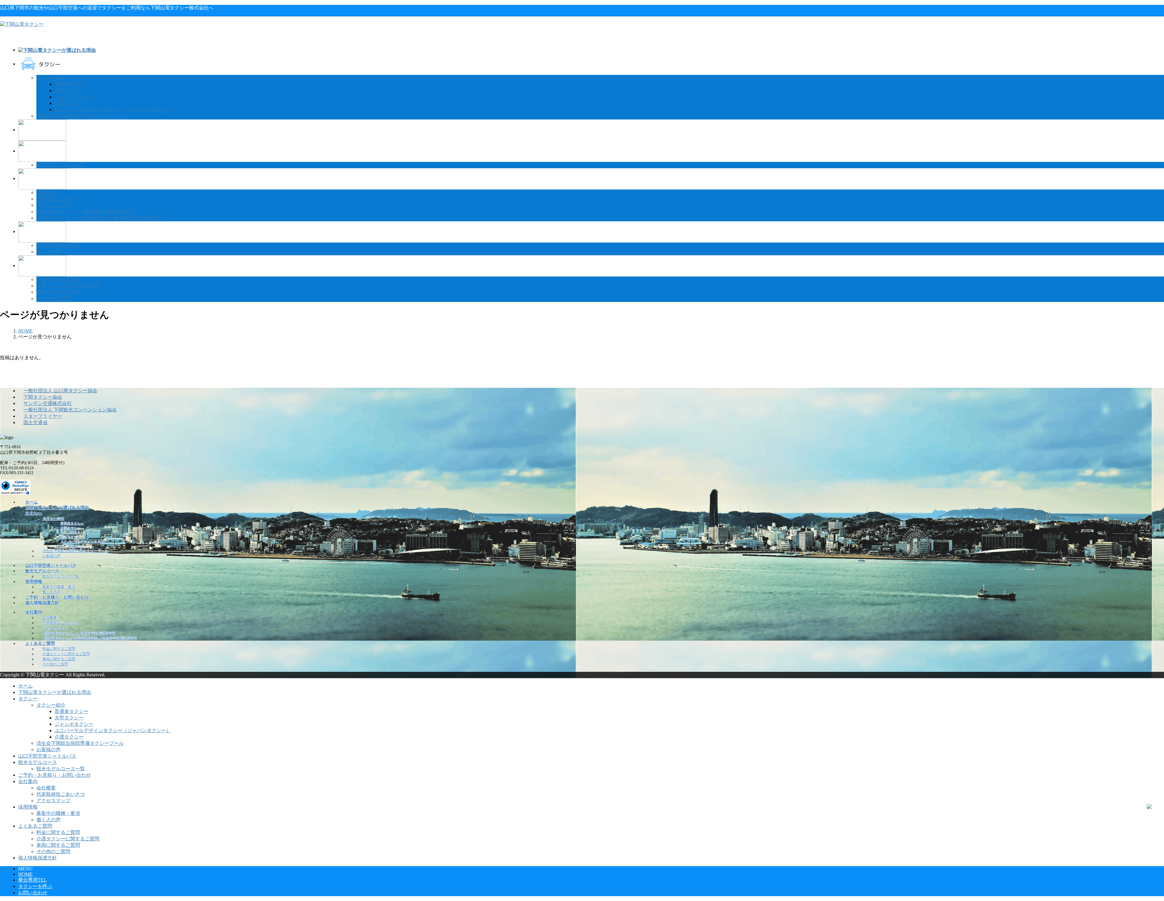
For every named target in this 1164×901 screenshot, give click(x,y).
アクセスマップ (53, 205)
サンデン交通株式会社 (47, 403)
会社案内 (28, 781)
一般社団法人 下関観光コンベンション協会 (70, 409)
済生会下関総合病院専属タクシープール (80, 116)
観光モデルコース (37, 762)
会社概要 (46, 192)
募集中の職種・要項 (58, 245)
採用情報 (28, 806)
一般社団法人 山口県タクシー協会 (60, 390)
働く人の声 (48, 251)
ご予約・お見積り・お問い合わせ (54, 775)
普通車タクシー (72, 84)
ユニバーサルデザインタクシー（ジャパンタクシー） (113, 109)
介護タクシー (69, 103)
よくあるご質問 (35, 826)
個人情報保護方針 (37, 857)
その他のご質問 (53, 298)
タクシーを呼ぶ (35, 886)
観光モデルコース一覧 (60, 164)
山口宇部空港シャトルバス (47, 756)
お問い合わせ (32, 892)
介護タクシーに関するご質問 (67, 285)
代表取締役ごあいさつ (60, 198)
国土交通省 (35, 422)
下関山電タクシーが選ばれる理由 (54, 692)
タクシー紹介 (50, 77)
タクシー (28, 698)
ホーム (25, 685)
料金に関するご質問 (58, 279)
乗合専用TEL (32, 880)
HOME (25, 874)
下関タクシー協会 (42, 397)
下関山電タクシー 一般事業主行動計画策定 (84, 211)
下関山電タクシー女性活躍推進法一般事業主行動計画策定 (99, 217)
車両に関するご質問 (58, 292)
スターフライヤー (42, 416)
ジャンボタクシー (74, 96)
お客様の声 (51, 556)
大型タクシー (69, 90)
